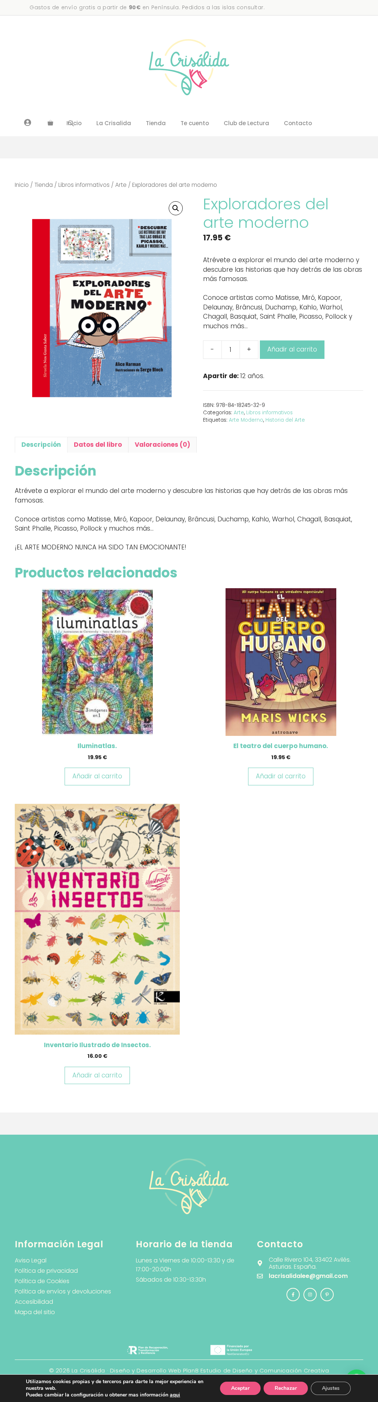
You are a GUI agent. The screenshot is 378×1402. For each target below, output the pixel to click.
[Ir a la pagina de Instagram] (293, 1294)
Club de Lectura (246, 123)
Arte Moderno (246, 420)
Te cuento (195, 123)
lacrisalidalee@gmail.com (308, 1276)
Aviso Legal (31, 1260)
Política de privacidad (46, 1270)
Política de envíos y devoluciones (63, 1291)
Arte (121, 185)
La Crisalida (113, 123)
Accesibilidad (34, 1302)
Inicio (22, 185)
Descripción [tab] (41, 444)
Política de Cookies (42, 1281)
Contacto (298, 123)
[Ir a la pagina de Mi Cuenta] (28, 122)
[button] (176, 208)
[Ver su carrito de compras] (50, 123)
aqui (175, 1394)
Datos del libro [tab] (98, 444)
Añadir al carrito (292, 349)
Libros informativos (84, 185)
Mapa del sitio (35, 1312)
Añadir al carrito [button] (97, 776)
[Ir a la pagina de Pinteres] (327, 1294)
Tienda (156, 123)
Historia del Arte (285, 420)
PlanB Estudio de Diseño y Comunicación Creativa (256, 1370)
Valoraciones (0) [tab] (162, 444)
